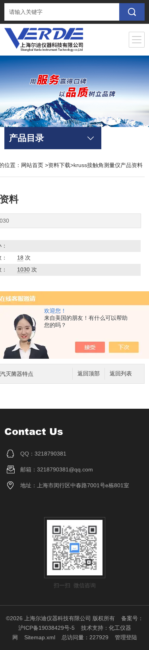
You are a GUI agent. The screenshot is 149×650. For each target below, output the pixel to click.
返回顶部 (88, 374)
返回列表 (121, 374)
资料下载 (59, 165)
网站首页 (32, 165)
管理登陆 (126, 637)
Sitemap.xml (39, 637)
